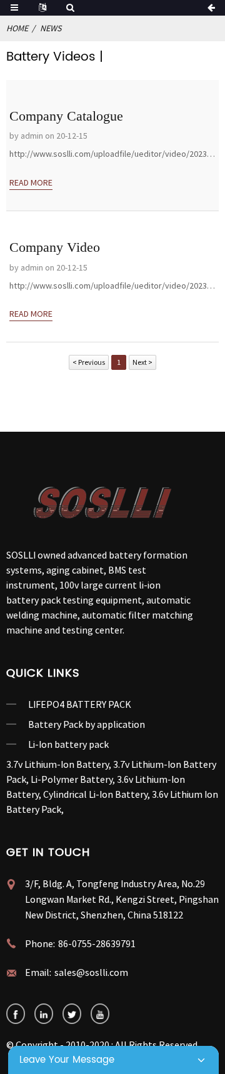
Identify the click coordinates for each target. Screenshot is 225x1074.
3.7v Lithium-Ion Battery (57, 764)
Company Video (54, 247)
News (50, 28)
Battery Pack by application (86, 724)
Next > (142, 362)
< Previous (88, 362)
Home (17, 28)
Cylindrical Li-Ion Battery (95, 794)
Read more (30, 182)
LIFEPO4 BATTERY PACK (79, 704)
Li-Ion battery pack (68, 744)
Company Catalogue (66, 116)
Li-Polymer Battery (71, 779)
